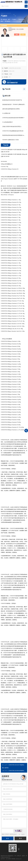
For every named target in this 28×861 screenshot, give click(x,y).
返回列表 (6, 767)
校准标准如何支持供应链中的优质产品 (12, 100)
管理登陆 (13, 858)
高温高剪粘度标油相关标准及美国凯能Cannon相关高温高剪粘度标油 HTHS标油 (14, 135)
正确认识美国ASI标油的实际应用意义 (11, 126)
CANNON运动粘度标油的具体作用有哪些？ (13, 117)
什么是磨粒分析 (6, 113)
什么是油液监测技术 (7, 122)
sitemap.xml (18, 858)
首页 (9, 19)
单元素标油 (7, 21)
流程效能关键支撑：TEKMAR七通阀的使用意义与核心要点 (14, 104)
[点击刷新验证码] (18, 830)
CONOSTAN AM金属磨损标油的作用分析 (12, 131)
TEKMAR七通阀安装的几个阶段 (10, 139)
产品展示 (14, 19)
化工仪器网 (8, 858)
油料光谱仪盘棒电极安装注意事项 (11, 108)
